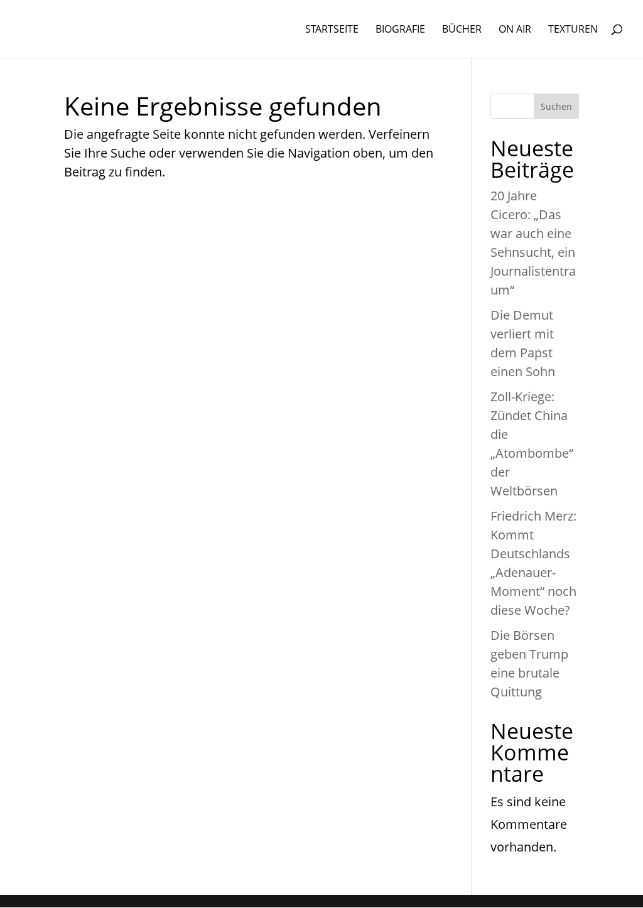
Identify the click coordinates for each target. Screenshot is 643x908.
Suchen (556, 106)
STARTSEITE (332, 30)
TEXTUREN (573, 30)
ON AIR (515, 30)
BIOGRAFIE (400, 30)
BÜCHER (462, 30)
